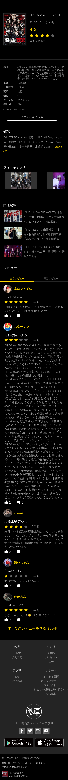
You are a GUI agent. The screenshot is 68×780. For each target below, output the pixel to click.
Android (17, 681)
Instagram (38, 730)
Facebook (21, 730)
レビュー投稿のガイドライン (51, 689)
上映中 (17, 653)
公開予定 (17, 657)
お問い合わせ (51, 685)
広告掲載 (51, 693)
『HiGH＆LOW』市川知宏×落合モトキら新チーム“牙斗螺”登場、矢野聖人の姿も (44, 251)
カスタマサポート (51, 681)
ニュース (51, 661)
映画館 (51, 653)
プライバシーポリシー (23, 762)
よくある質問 (51, 676)
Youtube (46, 730)
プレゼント (51, 657)
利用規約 (40, 762)
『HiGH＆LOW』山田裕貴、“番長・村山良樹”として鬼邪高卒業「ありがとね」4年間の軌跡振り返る (44, 234)
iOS (17, 676)
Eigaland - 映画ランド (34, 711)
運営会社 (6, 762)
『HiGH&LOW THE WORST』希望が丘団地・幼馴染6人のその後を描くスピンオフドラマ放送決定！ (44, 216)
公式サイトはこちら (32, 117)
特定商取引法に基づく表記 (14, 766)
